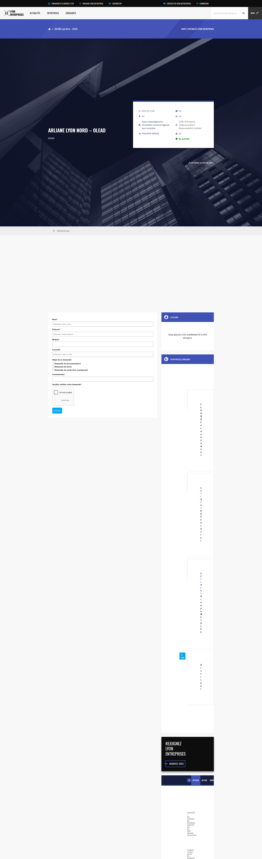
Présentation (60, 230)
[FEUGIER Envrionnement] (187, 430)
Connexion (204, 3)
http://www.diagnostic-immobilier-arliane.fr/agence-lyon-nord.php (156, 125)
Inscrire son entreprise (93, 3)
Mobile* (55, 339)
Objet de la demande (62, 360)
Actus (204, 780)
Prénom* (56, 329)
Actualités (35, 13)
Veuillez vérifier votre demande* (66, 384)
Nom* (54, 319)
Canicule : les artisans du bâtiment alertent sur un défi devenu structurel (187, 824)
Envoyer (57, 410)
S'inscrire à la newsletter (62, 3)
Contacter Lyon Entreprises (179, 3)
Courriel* (56, 350)
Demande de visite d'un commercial (71, 370)
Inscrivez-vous (176, 763)
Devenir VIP (117, 3)
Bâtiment (51, 138)
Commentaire (58, 374)
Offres (196, 780)
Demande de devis (63, 367)
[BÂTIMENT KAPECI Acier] (187, 515)
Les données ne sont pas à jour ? (201, 162)
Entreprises (53, 13)
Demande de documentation (68, 363)
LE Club (182, 656)
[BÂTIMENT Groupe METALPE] (187, 603)
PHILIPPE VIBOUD (150, 133)
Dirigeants (71, 13)
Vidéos (213, 780)
